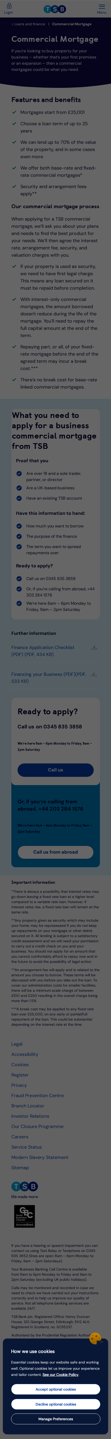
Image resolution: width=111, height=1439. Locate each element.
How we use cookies (33, 1351)
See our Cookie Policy (60, 1374)
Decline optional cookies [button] (56, 1404)
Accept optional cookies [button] (56, 1389)
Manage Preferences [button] (55, 1419)
